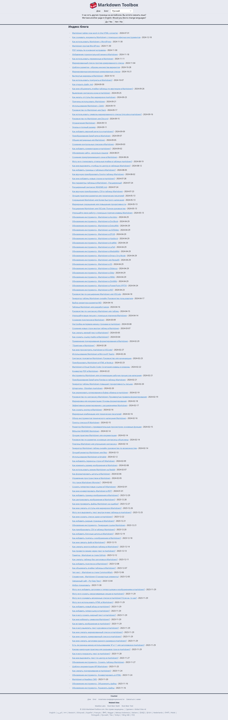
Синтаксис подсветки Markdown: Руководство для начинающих (101, 358)
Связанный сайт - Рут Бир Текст (86, 581)
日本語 (142, 712)
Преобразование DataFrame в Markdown (91, 135)
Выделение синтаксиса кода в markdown (91, 93)
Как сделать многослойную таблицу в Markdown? (95, 546)
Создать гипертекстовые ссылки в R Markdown (94, 486)
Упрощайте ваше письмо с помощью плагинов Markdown (99, 315)
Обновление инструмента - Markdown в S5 (92, 264)
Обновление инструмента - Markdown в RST (92, 290)
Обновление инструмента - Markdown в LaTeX (93, 247)
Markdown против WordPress (86, 46)
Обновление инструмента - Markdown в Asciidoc (94, 217)
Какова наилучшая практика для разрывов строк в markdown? (101, 649)
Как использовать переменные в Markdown (92, 58)
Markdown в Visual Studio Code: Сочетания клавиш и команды (101, 367)
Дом (89, 699)
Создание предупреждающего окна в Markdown (94, 157)
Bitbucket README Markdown (85, 431)
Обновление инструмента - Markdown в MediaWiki (95, 251)
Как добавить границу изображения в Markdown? (95, 495)
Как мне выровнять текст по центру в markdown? (95, 658)
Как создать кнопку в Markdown (87, 409)
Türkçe (117, 715)
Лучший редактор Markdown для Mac (89, 452)
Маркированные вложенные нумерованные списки (96, 71)
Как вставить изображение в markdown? (91, 623)
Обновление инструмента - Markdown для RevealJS (95, 260)
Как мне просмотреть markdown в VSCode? (92, 349)
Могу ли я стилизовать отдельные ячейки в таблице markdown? (102, 161)
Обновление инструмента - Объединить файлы (94, 683)
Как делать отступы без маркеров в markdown (94, 97)
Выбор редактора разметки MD (87, 302)
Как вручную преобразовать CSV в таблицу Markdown (97, 191)
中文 (133, 715)
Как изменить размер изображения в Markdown (94, 465)
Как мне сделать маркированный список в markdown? (97, 632)
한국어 (149, 712)
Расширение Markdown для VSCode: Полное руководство (99, 208)
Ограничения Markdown (83, 123)
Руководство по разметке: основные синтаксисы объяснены (100, 439)
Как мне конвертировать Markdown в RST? (92, 491)
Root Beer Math (113, 706)
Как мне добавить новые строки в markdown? (93, 178)
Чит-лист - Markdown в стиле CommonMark (92, 572)
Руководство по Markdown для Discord (90, 118)
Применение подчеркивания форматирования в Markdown (100, 341)
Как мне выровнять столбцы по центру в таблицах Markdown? (101, 165)
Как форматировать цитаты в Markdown (91, 474)
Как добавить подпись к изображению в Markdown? (96, 538)
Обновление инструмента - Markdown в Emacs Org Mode (99, 255)
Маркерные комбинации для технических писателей (96, 414)
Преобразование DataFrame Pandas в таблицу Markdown (99, 379)
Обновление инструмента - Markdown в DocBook (95, 221)
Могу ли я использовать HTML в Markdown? (92, 602)
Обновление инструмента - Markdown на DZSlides (95, 230)
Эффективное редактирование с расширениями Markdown (99, 405)
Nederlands (158, 712)
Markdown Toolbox (117, 5)
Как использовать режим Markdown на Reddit (93, 469)
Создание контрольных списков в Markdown (93, 144)
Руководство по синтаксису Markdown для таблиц (95, 311)
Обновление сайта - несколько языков (90, 153)
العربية (59, 712)
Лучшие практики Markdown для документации (94, 435)
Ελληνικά (80, 712)
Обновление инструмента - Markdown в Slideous (95, 268)
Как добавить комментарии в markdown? (91, 148)
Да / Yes (108, 21)
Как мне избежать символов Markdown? (91, 619)
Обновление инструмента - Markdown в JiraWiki (94, 242)
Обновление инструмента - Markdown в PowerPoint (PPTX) (99, 285)
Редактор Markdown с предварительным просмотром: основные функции (107, 427)
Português (95, 715)
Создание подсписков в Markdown (88, 320)
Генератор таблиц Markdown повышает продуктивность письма (102, 384)
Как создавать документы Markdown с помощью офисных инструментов (106, 37)
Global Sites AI (140, 709)
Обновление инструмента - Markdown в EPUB (93, 234)
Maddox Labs (100, 706)
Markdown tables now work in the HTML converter (95, 33)
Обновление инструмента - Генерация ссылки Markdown (98, 525)
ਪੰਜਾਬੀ (167, 712)
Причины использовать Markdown (88, 101)
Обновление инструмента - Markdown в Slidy (93, 272)
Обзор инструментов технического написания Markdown (99, 418)
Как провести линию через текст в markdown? (93, 551)
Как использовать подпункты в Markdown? (92, 80)
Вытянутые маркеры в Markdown (87, 76)
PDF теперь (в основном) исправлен (89, 50)
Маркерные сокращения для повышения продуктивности (99, 204)
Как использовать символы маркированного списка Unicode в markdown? (107, 114)
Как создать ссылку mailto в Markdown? (90, 337)
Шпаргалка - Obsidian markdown (87, 388)
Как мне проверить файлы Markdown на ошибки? (95, 504)
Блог (94, 699)
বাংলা (65, 712)
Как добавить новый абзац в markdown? (91, 606)
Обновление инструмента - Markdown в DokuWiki (95, 225)
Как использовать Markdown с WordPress (91, 41)
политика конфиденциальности (111, 699)
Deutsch (71, 712)
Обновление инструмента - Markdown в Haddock (95, 238)
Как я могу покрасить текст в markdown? (91, 653)
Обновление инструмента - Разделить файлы (93, 688)
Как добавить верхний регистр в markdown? (93, 131)
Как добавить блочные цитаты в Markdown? (93, 534)
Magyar (111, 712)
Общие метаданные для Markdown (88, 140)
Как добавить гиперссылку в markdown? (91, 611)
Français (97, 712)
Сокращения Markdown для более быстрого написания (98, 200)
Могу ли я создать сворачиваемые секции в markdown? (98, 593)
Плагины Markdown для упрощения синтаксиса (94, 444)
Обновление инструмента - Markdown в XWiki (93, 277)
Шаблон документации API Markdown (90, 666)
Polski (173, 712)
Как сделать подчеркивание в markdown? (91, 670)
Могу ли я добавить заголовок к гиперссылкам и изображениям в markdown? (108, 589)
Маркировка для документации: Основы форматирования (99, 401)
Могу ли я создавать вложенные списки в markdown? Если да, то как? (104, 598)
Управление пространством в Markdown (91, 478)
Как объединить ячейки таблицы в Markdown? (94, 568)
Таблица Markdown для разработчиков (90, 307)
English (52, 712)
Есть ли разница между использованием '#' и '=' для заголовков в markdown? (108, 645)
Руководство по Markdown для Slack (89, 110)
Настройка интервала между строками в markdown (96, 324)
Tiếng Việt (126, 715)
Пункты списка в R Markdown (85, 422)
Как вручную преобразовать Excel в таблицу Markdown (98, 174)
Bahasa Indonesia (123, 712)
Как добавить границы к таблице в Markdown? (94, 170)
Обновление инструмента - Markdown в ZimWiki (94, 281)
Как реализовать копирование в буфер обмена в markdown (100, 392)
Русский (104, 715)
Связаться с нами (133, 699)
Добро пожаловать (81, 585)
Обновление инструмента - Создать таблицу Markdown (98, 662)
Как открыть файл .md (82, 84)
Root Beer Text (127, 706)
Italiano (135, 712)
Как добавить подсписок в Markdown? (90, 563)
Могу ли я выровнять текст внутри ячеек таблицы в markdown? (101, 512)
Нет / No (119, 21)
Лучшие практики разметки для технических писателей (98, 195)
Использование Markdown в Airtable (89, 456)
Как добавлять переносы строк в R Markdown (93, 461)
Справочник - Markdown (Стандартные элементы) (95, 576)
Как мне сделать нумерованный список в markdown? (97, 636)
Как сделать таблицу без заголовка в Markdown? (95, 559)
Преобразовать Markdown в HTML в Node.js (92, 362)
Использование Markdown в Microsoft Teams (93, 354)
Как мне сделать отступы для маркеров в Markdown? (96, 508)
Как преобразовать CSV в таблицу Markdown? (93, 529)
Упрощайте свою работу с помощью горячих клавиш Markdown (102, 213)
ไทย (111, 715)
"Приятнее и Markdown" (83, 345)
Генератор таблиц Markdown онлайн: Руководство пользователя (102, 298)
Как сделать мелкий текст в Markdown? (90, 332)
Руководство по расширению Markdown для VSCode (96, 294)
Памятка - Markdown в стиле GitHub (89, 555)
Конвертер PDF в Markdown (85, 371)
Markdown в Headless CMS (84, 679)
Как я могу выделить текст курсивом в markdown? (95, 628)
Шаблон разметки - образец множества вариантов (96, 67)
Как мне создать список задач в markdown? (92, 516)
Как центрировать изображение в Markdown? (93, 499)
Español (89, 712)
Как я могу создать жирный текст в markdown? (94, 615)
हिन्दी (104, 712)
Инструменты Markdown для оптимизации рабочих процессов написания (107, 375)
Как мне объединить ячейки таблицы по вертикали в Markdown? (102, 88)
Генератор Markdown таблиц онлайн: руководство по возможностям (104, 448)
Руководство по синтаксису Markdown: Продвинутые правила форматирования (109, 397)
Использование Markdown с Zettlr (88, 106)
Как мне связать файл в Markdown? (88, 542)
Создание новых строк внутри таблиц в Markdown (95, 328)
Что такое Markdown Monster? (86, 482)
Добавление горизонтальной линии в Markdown (95, 54)
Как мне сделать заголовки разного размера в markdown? (99, 641)
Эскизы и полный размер (84, 127)
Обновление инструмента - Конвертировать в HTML (96, 675)
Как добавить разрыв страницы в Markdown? (93, 521)
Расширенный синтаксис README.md (89, 187)
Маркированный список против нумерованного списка (98, 63)
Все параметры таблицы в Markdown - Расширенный (97, 183)
